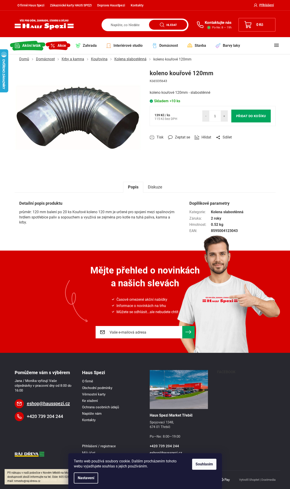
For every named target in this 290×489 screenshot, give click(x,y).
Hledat (171, 24)
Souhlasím (204, 464)
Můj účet (88, 453)
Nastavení (86, 478)
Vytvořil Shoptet (249, 479)
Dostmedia (268, 479)
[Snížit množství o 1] (205, 116)
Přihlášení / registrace (99, 446)
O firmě (87, 381)
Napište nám (92, 414)
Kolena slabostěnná (227, 212)
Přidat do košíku (251, 116)
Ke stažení (90, 401)
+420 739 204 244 (45, 416)
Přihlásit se (188, 332)
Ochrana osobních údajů (100, 407)
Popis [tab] (133, 187)
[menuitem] (27, 45)
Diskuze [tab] (155, 187)
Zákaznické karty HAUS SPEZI (71, 5)
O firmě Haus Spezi (30, 5)
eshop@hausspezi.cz (48, 403)
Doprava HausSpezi (111, 5)
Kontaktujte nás (218, 22)
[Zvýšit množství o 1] (224, 116)
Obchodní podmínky (97, 388)
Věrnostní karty (93, 394)
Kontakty (137, 5)
